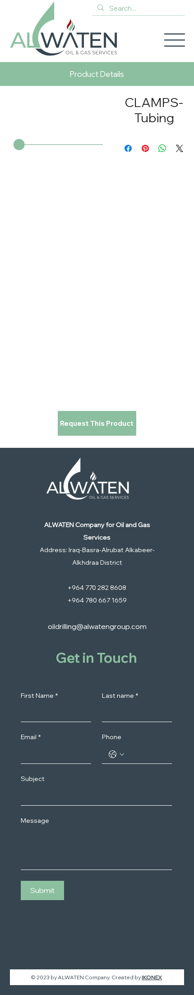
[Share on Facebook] (128, 148)
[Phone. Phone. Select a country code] (116, 754)
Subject (33, 779)
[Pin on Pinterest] (145, 148)
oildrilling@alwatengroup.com (97, 626)
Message (35, 821)
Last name (120, 696)
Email (31, 737)
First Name (39, 696)
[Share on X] (179, 148)
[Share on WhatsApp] (162, 148)
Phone (111, 737)
